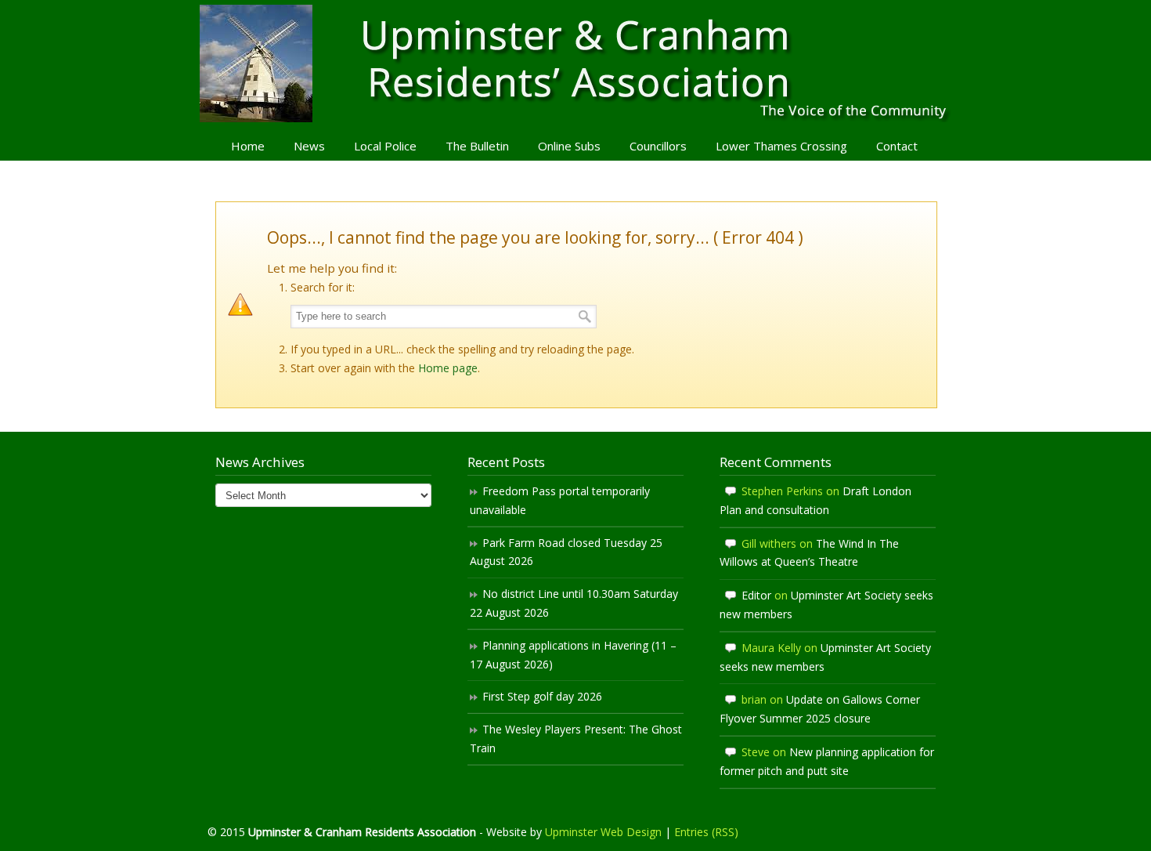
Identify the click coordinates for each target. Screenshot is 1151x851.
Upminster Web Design (603, 831)
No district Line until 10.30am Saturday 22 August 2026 (574, 603)
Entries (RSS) (706, 831)
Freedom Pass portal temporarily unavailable (560, 500)
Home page (448, 367)
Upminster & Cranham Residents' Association (575, 63)
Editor (756, 595)
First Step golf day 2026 (542, 696)
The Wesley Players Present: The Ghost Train (576, 738)
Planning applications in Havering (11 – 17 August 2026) (573, 655)
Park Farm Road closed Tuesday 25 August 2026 (566, 552)
